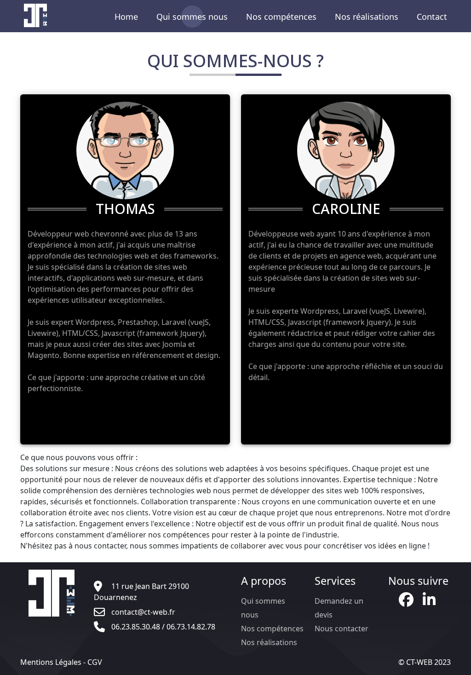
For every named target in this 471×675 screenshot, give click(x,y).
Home (126, 16)
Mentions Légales (50, 662)
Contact (432, 16)
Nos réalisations (366, 16)
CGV (94, 662)
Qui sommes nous (192, 16)
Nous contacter (341, 628)
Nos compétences (281, 16)
